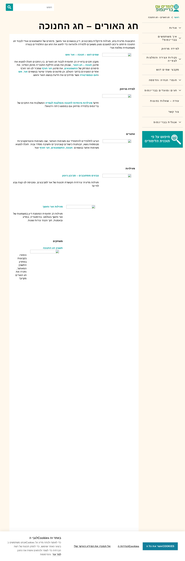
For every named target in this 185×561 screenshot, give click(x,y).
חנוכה (69, 147)
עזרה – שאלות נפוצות (164, 100)
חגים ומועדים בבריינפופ (161, 90)
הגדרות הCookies (128, 546)
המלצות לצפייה (54, 102)
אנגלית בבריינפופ (165, 122)
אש (20, 71)
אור (26, 71)
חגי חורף (47, 68)
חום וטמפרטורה (89, 75)
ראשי (176, 17)
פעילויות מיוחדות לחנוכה (78, 102)
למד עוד (56, 554)
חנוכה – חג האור (82, 64)
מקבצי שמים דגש (167, 69)
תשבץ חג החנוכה (53, 248)
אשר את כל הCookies (160, 546)
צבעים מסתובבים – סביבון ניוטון (80, 175)
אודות (173, 27)
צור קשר (173, 111)
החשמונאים (71, 68)
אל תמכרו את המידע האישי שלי (92, 546)
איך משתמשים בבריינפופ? (167, 38)
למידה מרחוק (170, 48)
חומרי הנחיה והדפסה (163, 80)
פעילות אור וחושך (53, 206)
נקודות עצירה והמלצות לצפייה (162, 59)
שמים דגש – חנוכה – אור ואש (82, 54)
